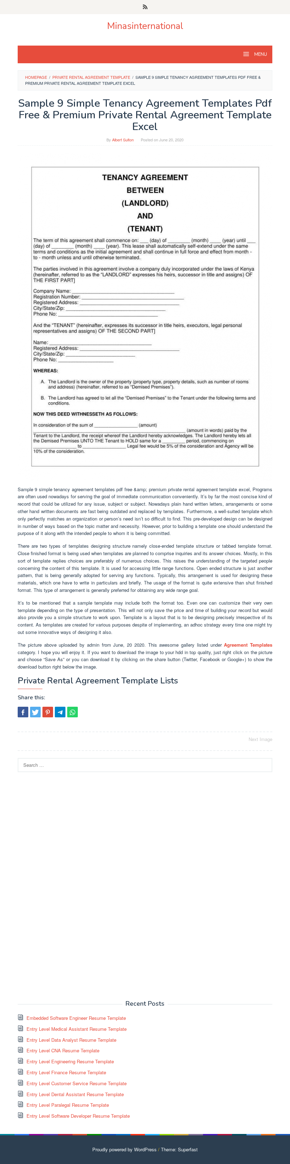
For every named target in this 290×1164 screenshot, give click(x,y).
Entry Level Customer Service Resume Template (77, 1083)
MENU (260, 54)
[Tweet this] (35, 712)
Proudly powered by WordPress (124, 1149)
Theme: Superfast (179, 1149)
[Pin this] (47, 712)
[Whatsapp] (72, 712)
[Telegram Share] (60, 712)
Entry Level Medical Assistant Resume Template (77, 1028)
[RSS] (145, 7)
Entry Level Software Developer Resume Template (78, 1115)
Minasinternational (145, 26)
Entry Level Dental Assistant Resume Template (75, 1094)
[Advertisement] (71, 885)
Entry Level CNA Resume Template (63, 1050)
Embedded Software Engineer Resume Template (76, 1018)
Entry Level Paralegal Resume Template (68, 1104)
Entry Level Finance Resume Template (66, 1072)
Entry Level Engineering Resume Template (70, 1061)
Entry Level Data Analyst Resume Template (71, 1039)
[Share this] (23, 712)
